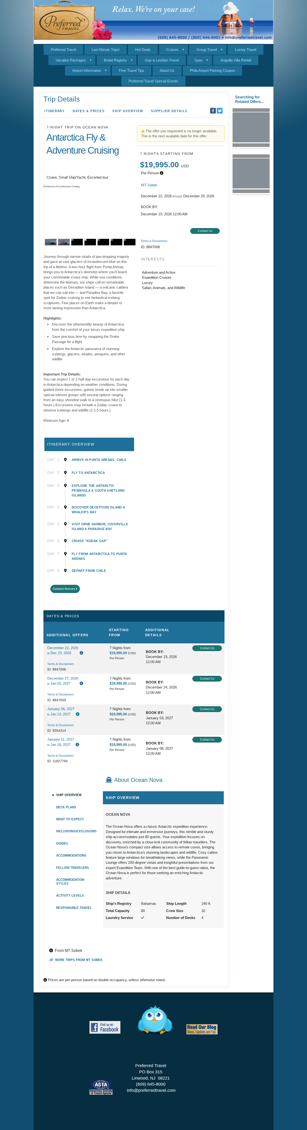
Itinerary (54, 111)
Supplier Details (169, 111)
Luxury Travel (245, 50)
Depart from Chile (89, 571)
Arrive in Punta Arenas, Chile (99, 460)
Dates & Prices (89, 111)
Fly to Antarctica (88, 473)
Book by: (155, 652)
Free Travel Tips (131, 70)
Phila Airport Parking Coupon (212, 70)
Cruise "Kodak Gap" (89, 541)
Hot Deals (143, 50)
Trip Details (61, 99)
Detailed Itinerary (64, 589)
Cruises (172, 50)
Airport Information (86, 70)
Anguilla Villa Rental (235, 60)
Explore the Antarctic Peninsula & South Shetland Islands (98, 490)
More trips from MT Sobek (78, 960)
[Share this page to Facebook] (213, 111)
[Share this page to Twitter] (220, 111)
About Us (167, 70)
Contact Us (205, 231)
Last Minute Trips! (105, 50)
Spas (198, 60)
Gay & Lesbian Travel (162, 60)
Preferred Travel (63, 50)
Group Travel (206, 50)
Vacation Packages (71, 60)
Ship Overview (127, 111)
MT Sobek (149, 185)
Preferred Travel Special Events (153, 81)
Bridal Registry (115, 60)
